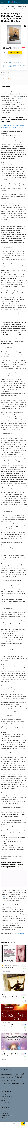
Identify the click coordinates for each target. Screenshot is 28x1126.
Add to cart (14, 52)
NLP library (4, 1094)
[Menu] (2, 2)
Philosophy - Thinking (7, 1022)
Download (6, 1096)
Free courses (4, 1104)
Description (6, 86)
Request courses (5, 1102)
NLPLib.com (21, 933)
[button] (25, 26)
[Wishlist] (5, 1124)
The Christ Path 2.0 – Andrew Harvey (9, 1025)
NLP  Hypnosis (11, 6)
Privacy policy (4, 1113)
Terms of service (5, 1111)
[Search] (25, 2)
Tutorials (3, 1100)
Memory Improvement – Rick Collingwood (11, 966)
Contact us (4, 1098)
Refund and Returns (6, 1115)
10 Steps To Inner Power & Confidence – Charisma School (10, 996)
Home (2, 6)
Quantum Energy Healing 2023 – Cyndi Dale (10, 1054)
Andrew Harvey (19, 62)
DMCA (3, 1117)
